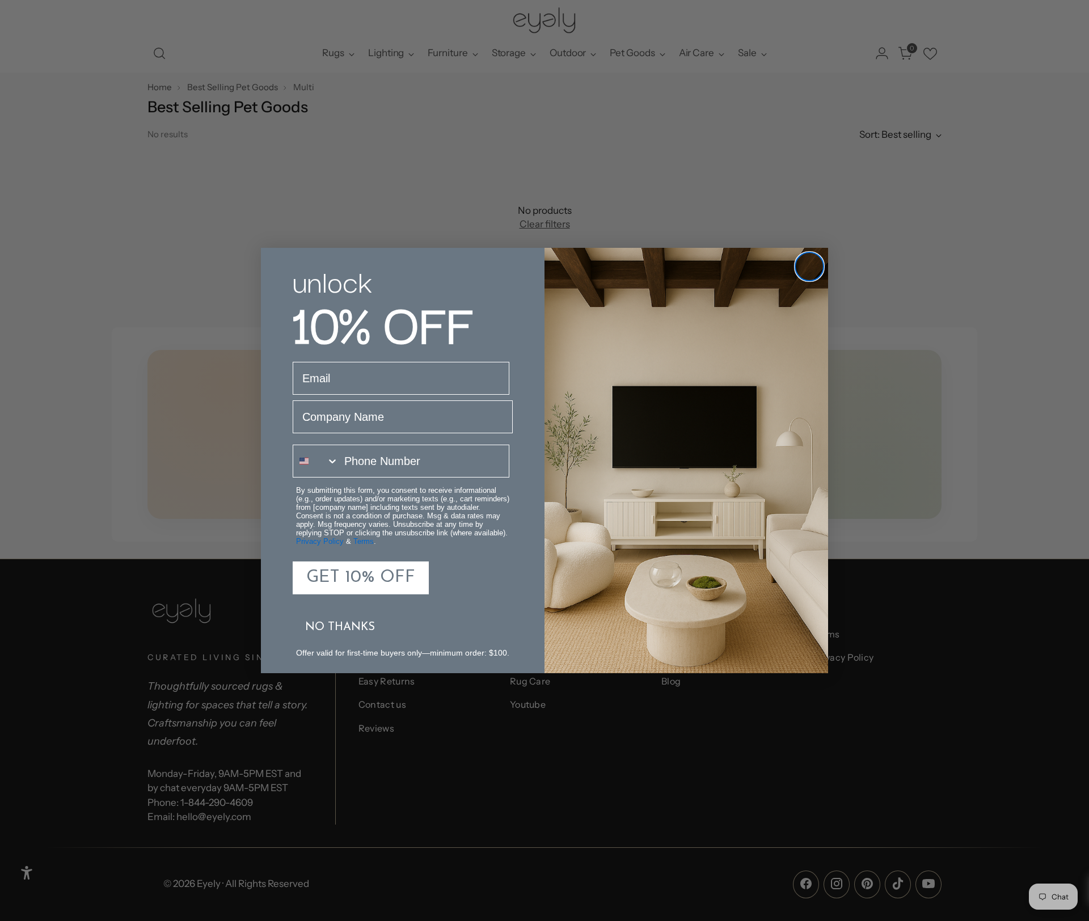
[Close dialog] (809, 266)
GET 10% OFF (360, 577)
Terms (363, 541)
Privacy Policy (320, 541)
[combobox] (316, 461)
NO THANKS (340, 627)
